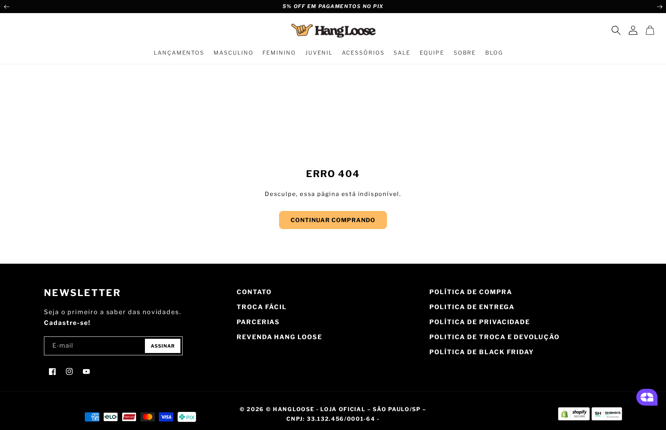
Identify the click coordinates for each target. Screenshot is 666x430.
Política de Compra (470, 292)
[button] (615, 30)
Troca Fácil (262, 307)
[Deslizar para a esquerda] (6, 6)
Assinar (163, 346)
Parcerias (258, 322)
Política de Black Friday (481, 352)
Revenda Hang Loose (279, 337)
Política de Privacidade (479, 322)
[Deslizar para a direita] (659, 6)
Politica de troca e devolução (494, 337)
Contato (254, 292)
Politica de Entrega (471, 307)
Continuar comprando (333, 220)
